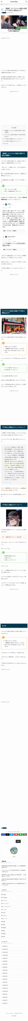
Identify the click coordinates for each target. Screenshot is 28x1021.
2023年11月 (5, 988)
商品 (4, 924)
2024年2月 (5, 979)
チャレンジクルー (8, 482)
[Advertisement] (14, 53)
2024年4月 (5, 973)
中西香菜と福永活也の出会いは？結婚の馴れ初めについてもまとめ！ (14, 884)
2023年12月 (5, 985)
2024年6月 (5, 967)
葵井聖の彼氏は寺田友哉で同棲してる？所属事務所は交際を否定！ (14, 866)
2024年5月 (5, 970)
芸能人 (4, 933)
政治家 (4, 927)
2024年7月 (5, 964)
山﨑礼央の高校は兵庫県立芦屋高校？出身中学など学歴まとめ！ (14, 880)
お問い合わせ (17, 1013)
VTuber (4, 894)
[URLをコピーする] (25, 834)
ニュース (4, 12)
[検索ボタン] (26, 1)
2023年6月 (5, 1003)
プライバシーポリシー (10, 1013)
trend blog (14, 1)
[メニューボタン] (1, 1)
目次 (21, 1013)
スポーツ (5, 915)
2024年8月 (5, 961)
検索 (18, 841)
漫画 (4, 930)
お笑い (4, 912)
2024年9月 (5, 958)
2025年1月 (5, 946)
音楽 (4, 936)
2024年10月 (5, 955)
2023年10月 (5, 991)
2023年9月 (5, 994)
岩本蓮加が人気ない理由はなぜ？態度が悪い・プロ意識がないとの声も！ (14, 875)
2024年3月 (5, 976)
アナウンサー (6, 903)
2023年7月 (5, 1000)
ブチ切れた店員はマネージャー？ (12, 141)
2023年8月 (5, 997)
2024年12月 (5, 949)
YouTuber (5, 897)
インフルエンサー (7, 906)
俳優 (4, 921)
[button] (3, 834)
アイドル (5, 900)
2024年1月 (5, 982)
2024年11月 (5, 952)
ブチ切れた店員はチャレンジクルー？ (13, 138)
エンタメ (5, 909)
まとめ (6, 143)
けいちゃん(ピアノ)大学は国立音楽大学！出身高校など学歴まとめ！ (14, 871)
